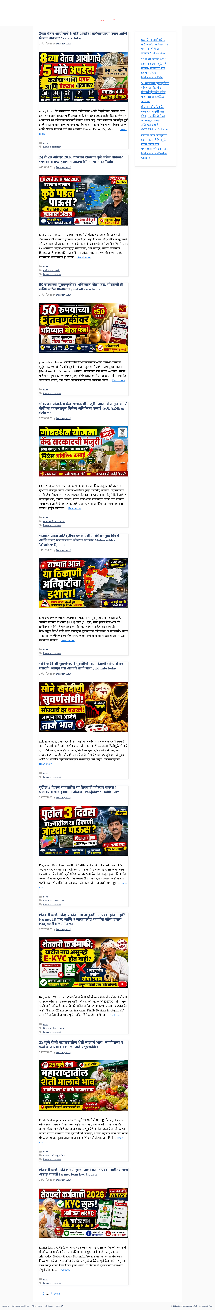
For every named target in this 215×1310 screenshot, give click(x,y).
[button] (114, 20)
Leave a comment (52, 147)
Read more (84, 258)
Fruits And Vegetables (54, 1155)
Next (59, 1294)
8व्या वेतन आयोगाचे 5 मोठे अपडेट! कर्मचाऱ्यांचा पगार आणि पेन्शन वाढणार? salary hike (83, 36)
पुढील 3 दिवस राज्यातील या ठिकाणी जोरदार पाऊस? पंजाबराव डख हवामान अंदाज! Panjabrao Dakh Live (79, 790)
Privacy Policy (189, 2)
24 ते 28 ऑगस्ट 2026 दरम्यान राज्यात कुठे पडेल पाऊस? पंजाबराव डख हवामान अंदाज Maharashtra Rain (81, 159)
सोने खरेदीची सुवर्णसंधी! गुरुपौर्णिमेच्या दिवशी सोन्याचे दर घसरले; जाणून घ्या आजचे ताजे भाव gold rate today (81, 666)
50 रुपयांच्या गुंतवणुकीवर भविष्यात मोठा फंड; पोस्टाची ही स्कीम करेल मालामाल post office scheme (81, 287)
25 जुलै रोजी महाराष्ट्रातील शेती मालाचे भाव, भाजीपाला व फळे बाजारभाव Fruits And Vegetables (81, 1045)
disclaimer (200, 2)
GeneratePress (207, 1306)
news (102, 20)
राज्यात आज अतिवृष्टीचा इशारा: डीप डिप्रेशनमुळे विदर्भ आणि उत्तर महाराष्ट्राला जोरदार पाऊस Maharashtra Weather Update (79, 540)
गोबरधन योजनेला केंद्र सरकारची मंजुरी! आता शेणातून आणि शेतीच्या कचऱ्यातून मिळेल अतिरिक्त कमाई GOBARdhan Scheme (83, 409)
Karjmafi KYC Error (53, 1028)
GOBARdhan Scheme (54, 521)
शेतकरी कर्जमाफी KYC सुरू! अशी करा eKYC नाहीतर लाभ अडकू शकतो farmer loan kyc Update (83, 1172)
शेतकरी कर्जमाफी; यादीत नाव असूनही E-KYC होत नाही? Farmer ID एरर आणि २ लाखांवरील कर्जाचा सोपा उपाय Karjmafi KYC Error (82, 920)
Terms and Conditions (174, 2)
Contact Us (210, 2)
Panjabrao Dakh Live (53, 900)
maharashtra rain (51, 270)
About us (162, 2)
